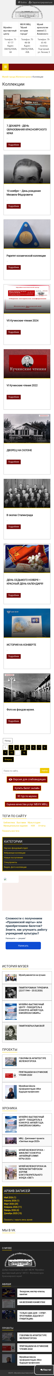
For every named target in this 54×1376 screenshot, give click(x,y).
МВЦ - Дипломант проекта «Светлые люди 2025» (31, 1139)
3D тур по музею (27, 796)
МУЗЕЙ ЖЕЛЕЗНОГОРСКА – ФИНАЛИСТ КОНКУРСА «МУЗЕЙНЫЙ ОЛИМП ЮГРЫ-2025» (32, 1154)
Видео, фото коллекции (15, 867)
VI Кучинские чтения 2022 (22, 385)
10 (11, 753)
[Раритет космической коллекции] (27, 235)
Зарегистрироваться (42, 2)
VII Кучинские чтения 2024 (22, 320)
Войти (23, 2)
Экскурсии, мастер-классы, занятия (32, 1292)
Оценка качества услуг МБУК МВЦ (27, 804)
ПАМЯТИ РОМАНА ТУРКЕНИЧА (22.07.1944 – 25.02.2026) (33, 989)
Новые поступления (13, 857)
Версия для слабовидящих (29, 779)
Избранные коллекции (14, 853)
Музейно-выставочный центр (9, 30)
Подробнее (13, 145)
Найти (45, 770)
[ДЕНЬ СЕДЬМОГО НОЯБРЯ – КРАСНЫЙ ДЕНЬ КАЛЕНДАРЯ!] (27, 560)
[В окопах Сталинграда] (27, 496)
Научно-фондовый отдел (16, 848)
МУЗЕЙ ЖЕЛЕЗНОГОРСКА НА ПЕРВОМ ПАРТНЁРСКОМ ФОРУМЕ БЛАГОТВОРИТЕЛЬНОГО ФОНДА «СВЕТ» (32, 1172)
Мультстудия (34, 822)
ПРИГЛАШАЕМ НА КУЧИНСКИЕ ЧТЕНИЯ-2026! (33, 1073)
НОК (33, 826)
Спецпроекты (10, 862)
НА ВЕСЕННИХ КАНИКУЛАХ (32, 1302)
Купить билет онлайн (27, 788)
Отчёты (42, 826)
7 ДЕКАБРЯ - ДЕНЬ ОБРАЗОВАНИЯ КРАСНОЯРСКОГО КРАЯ (27, 129)
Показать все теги (10, 831)
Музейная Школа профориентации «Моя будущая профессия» (30, 1089)
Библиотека (9, 822)
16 (24, 753)
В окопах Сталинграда (20, 515)
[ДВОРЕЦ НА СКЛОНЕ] (27, 428)
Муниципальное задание (16, 826)
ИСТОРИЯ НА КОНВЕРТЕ (21, 644)
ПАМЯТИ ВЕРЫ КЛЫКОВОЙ (31, 1026)
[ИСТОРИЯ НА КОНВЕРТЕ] (27, 624)
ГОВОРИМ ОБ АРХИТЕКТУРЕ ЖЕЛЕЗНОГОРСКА (32, 1059)
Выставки (21, 822)
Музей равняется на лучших (32, 975)
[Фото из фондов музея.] (27, 691)
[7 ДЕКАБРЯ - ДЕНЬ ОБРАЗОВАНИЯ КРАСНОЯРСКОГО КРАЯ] (27, 103)
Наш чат (47, 1370)
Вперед (8, 759)
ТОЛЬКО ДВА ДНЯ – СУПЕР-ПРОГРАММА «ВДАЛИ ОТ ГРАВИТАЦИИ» (32, 1316)
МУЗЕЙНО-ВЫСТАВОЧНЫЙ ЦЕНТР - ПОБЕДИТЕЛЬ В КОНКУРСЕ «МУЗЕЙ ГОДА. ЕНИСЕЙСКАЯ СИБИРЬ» (31, 1008)
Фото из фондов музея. (20, 709)
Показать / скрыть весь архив (18, 1220)
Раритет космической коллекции (26, 255)
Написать (23, 945)
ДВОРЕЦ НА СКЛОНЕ (19, 450)
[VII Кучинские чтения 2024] (27, 297)
